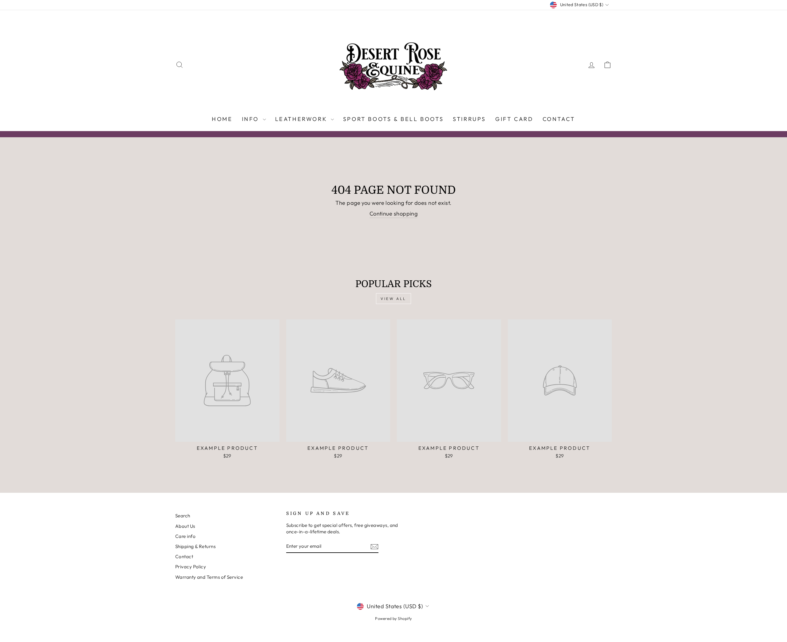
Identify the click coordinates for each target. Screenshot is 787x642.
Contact (559, 119)
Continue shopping (394, 213)
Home (222, 119)
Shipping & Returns (195, 546)
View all (393, 298)
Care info (185, 536)
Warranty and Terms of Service (209, 577)
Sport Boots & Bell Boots (393, 119)
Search (182, 516)
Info (251, 119)
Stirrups (469, 119)
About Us (185, 526)
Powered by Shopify (393, 618)
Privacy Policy (190, 567)
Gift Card (514, 119)
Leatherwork (302, 119)
